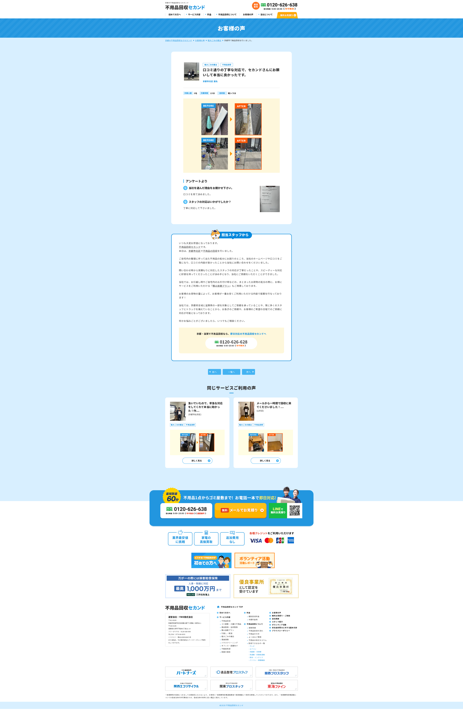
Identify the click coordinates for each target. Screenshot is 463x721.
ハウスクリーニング (229, 642)
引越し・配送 (226, 633)
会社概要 (275, 618)
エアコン (253, 649)
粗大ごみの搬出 (214, 40)
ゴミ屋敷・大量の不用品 (231, 624)
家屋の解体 (226, 652)
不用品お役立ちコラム (258, 640)
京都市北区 (195, 250)
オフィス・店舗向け (229, 645)
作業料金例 (253, 619)
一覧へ (231, 371)
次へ (248, 371)
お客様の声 (248, 14)
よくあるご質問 (255, 637)
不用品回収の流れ (256, 631)
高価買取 (225, 639)
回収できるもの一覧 (257, 643)
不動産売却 (226, 649)
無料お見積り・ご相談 (281, 615)
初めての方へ (175, 14)
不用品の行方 (254, 634)
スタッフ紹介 (277, 621)
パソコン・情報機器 (257, 660)
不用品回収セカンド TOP (232, 607)
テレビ (252, 646)
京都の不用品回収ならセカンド (178, 40)
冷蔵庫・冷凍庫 (255, 652)
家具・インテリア (256, 657)
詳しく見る (197, 460)
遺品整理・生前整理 (229, 627)
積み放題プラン (221, 285)
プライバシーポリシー (281, 630)
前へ (214, 371)
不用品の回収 (210, 250)
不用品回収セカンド (190, 246)
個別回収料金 (254, 616)
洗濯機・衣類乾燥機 (257, 654)
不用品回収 (226, 621)
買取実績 (252, 627)
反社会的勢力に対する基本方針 (284, 627)
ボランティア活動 (279, 624)
